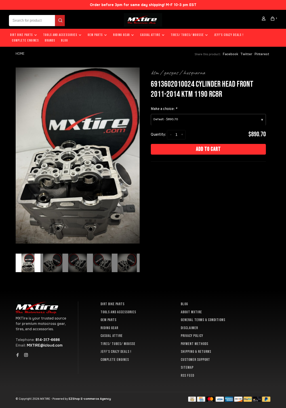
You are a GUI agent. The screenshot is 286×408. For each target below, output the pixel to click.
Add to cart (208, 149)
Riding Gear (121, 35)
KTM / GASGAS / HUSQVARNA (178, 72)
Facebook (230, 54)
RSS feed (187, 375)
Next (142, 283)
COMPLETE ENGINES (25, 40)
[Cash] (192, 400)
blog (64, 40)
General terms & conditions (203, 320)
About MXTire (191, 312)
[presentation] (28, 263)
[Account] (264, 19)
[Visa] (220, 400)
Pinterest (261, 54)
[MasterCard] (210, 400)
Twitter (246, 54)
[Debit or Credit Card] (257, 400)
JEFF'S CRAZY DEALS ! (229, 35)
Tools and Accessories (60, 35)
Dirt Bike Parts (22, 35)
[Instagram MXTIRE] (26, 355)
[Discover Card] (238, 400)
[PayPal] (248, 400)
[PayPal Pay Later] (266, 400)
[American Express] (229, 400)
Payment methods (194, 344)
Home (20, 54)
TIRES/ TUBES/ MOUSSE (187, 35)
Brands (50, 40)
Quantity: (158, 134)
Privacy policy (192, 336)
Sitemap (187, 367)
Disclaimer (189, 328)
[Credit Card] (201, 400)
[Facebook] (18, 355)
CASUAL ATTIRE (150, 35)
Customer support (195, 360)
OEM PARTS (95, 35)
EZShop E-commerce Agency (90, 399)
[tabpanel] (78, 155)
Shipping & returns (196, 351)
